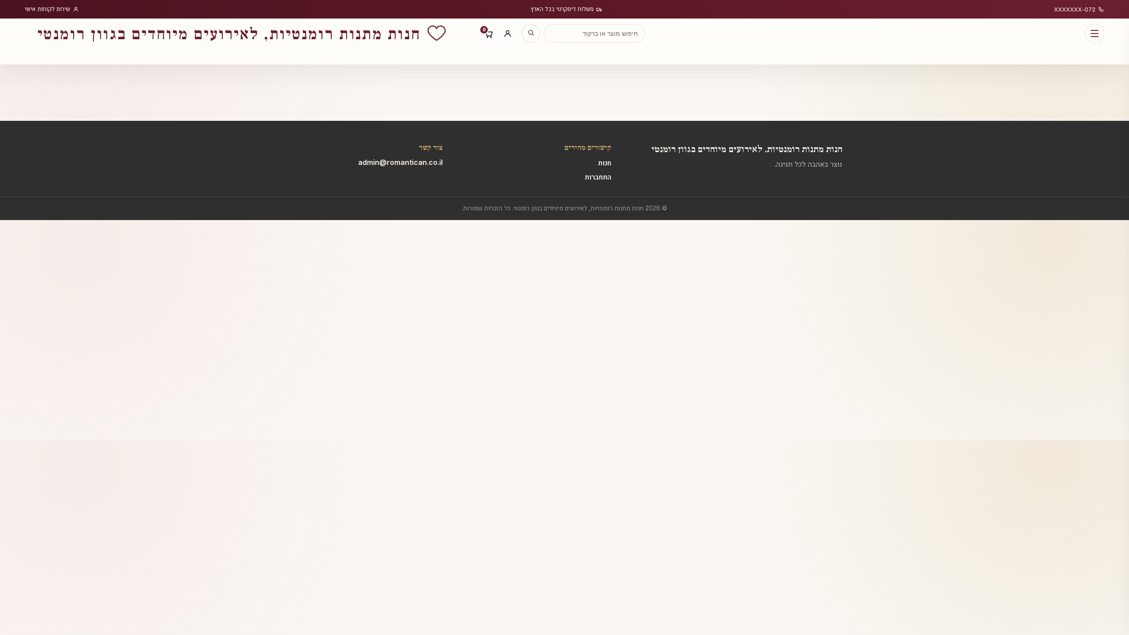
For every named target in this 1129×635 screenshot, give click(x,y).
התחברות (598, 176)
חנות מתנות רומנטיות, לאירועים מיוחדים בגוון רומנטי (746, 148)
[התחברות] (508, 33)
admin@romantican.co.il (400, 162)
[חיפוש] (531, 33)
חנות (604, 162)
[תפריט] (1094, 33)
